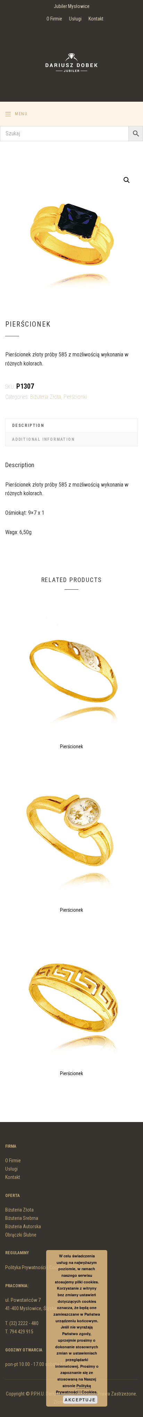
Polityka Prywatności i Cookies (35, 1267)
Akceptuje (80, 1400)
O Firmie (54, 19)
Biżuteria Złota (45, 397)
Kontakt (96, 19)
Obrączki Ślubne (20, 1235)
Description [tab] (28, 425)
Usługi (75, 19)
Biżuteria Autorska (23, 1226)
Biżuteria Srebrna (21, 1218)
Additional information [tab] (43, 439)
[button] (126, 180)
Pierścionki (75, 397)
